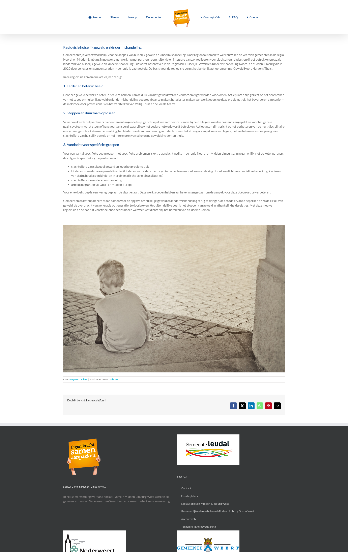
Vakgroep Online (78, 379)
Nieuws (114, 379)
